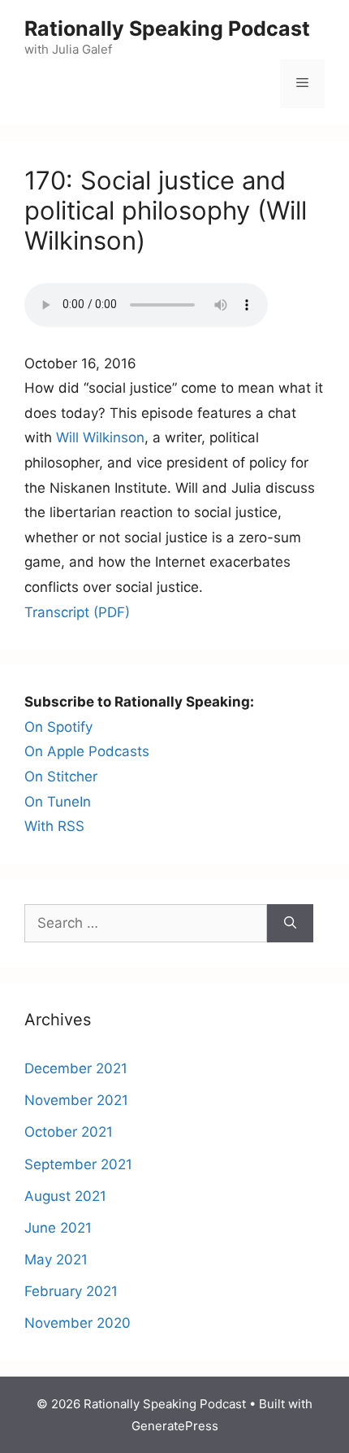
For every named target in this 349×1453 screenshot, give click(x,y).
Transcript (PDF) (77, 612)
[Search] (290, 923)
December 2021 (75, 1068)
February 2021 (71, 1291)
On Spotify (58, 727)
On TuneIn (57, 802)
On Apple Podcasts (86, 751)
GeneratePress (174, 1425)
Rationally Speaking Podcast (167, 28)
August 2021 (65, 1196)
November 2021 (76, 1100)
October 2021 (68, 1132)
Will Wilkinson (100, 437)
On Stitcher (60, 776)
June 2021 (58, 1228)
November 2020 (77, 1323)
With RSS (54, 826)
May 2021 (56, 1259)
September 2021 (78, 1164)
